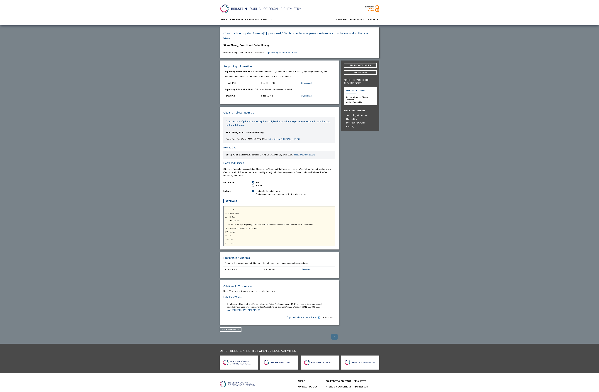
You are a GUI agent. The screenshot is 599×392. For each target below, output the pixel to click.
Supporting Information (356, 115)
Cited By (350, 126)
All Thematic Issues (360, 65)
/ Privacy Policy (307, 386)
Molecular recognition (355, 90)
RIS (257, 182)
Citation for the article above (268, 191)
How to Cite (351, 119)
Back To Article (230, 329)
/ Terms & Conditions (338, 386)
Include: (227, 191)
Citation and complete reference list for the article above (281, 194)
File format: (228, 182)
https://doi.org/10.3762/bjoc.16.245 (281, 52)
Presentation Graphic (355, 123)
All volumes (360, 72)
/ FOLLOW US (355, 19)
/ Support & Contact (338, 381)
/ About (265, 19)
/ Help (301, 381)
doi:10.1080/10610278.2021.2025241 (243, 310)
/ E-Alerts (372, 19)
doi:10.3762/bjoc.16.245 (304, 155)
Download (307, 83)
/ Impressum (361, 386)
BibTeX (259, 185)
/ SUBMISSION (252, 19)
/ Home (223, 19)
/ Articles (234, 19)
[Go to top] (334, 337)
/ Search (340, 19)
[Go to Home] (238, 384)
